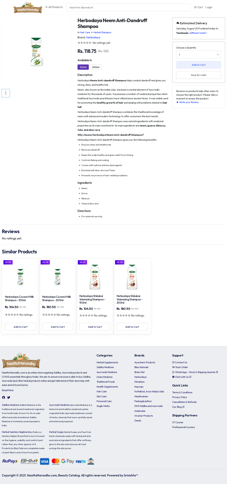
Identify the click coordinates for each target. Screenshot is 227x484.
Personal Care (104, 401)
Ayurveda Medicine (59, 404)
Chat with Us (182, 376)
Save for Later (198, 75)
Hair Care (85, 32)
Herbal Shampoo (102, 32)
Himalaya (139, 381)
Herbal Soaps (56, 431)
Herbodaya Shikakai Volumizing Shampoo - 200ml (130, 299)
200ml (95, 67)
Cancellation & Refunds (184, 401)
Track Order (181, 367)
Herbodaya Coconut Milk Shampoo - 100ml (19, 298)
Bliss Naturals (141, 367)
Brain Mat (139, 372)
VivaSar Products (143, 415)
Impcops (138, 386)
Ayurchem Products (144, 362)
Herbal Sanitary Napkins (14, 431)
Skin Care (102, 396)
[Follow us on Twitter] (8, 397)
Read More (8, 390)
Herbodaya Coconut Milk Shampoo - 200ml (56, 298)
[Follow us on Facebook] (3, 397)
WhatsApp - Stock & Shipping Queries (195, 372)
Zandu (137, 420)
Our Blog (177, 406)
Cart (200, 7)
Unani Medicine (105, 376)
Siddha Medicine (10, 404)
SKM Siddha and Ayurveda (148, 405)
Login (209, 7)
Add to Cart (199, 64)
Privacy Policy (179, 397)
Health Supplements (107, 386)
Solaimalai (139, 410)
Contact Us (181, 362)
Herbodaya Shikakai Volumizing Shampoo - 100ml (92, 299)
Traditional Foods (106, 381)
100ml (83, 67)
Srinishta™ (131, 475)
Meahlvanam (141, 396)
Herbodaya (93, 37)
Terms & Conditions (182, 392)
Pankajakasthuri (143, 401)
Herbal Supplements (107, 362)
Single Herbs (103, 405)
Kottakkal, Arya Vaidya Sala (149, 391)
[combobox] (128, 7)
